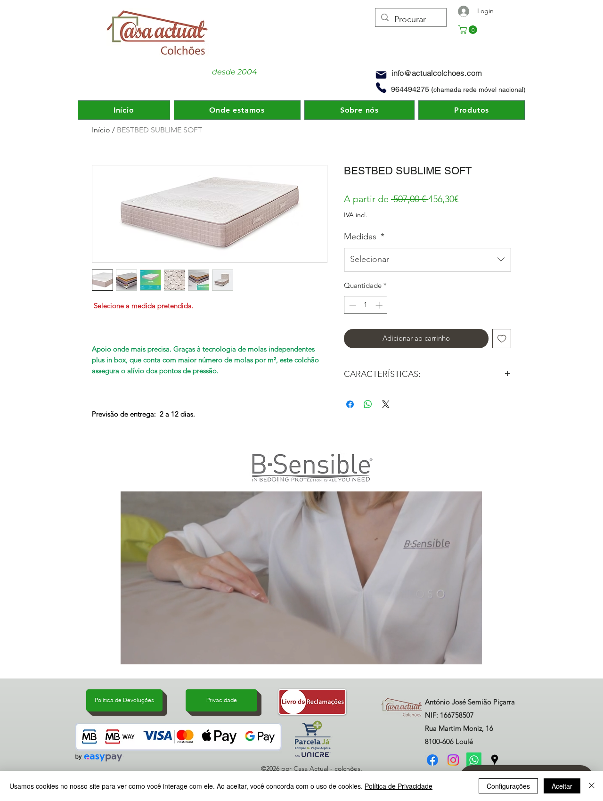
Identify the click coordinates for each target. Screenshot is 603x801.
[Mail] (381, 74)
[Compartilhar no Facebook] (350, 404)
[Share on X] (385, 404)
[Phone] (381, 87)
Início (101, 129)
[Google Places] (494, 760)
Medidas (364, 236)
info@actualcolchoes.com (436, 73)
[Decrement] (351, 305)
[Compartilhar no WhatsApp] (368, 404)
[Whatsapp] (473, 760)
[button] (468, 29)
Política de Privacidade (398, 786)
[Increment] (380, 305)
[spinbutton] (366, 305)
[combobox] (427, 259)
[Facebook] (432, 760)
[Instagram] (453, 760)
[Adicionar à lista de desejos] (502, 338)
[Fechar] (591, 785)
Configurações (508, 786)
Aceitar (562, 786)
